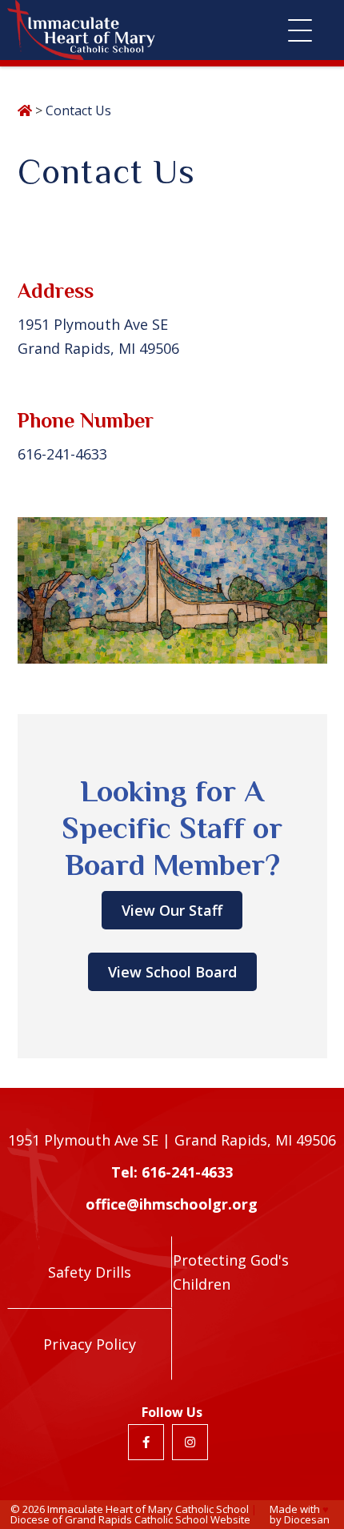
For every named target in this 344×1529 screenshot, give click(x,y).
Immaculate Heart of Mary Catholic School (148, 1509)
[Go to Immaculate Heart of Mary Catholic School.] (25, 110)
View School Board (172, 971)
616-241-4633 (62, 454)
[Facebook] (146, 1442)
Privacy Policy (89, 1344)
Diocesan (307, 1519)
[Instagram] (190, 1442)
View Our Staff (172, 910)
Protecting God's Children (231, 1272)
